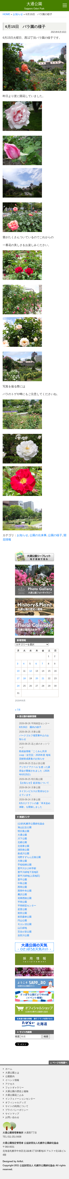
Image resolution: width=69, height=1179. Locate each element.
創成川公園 (23, 853)
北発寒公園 (23, 846)
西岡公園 (22, 887)
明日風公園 (23, 831)
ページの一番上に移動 (59, 1062)
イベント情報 (12, 1080)
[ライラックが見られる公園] (34, 971)
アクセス (10, 1084)
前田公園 (22, 913)
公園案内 (10, 1076)
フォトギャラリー (14, 1087)
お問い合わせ (12, 1117)
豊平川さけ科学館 (27, 868)
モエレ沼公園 (24, 924)
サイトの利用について (16, 1106)
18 (24, 678)
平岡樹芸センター (27, 905)
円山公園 (22, 920)
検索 (17, 1036)
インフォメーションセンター (20, 1098)
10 (18, 671)
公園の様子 (55, 535)
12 (30, 671)
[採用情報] (34, 959)
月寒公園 (22, 861)
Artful (20, 1161)
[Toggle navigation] (65, 5)
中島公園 (22, 883)
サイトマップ (12, 1113)
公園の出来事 (38, 535)
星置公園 (22, 909)
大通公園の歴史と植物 (16, 1091)
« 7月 (18, 709)
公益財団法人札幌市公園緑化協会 (41, 1143)
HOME (6, 14)
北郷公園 (22, 842)
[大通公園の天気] (34, 946)
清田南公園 (23, 849)
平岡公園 (22, 902)
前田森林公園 (24, 916)
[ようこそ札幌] (34, 983)
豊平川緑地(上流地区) (29, 875)
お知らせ (18, 14)
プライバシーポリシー (16, 1110)
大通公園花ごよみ (14, 1095)
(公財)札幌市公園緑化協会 (31, 823)
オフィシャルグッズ (15, 1102)
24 (18, 686)
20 (37, 678)
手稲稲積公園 (24, 864)
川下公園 (22, 838)
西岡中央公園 (24, 890)
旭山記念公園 (24, 827)
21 (43, 678)
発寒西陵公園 (24, 898)
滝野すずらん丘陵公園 (29, 857)
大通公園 (34, 6)
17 (18, 678)
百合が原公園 (24, 931)
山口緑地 (22, 928)
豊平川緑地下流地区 (28, 872)
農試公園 (22, 894)
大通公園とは (12, 1072)
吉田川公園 (23, 935)
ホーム (8, 1069)
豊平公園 (22, 879)
